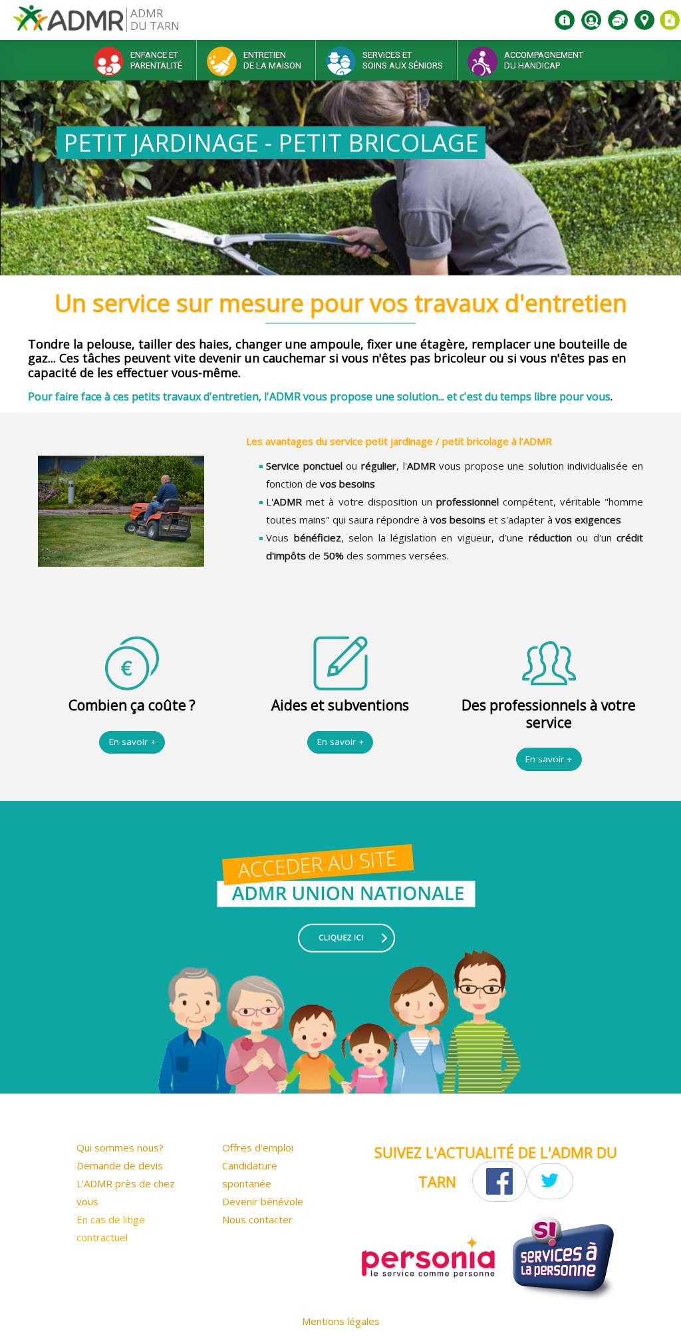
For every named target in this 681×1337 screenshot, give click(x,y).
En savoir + (132, 742)
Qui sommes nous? (120, 1147)
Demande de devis (119, 1165)
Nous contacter (257, 1219)
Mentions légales (341, 1321)
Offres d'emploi (257, 1147)
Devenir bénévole (262, 1201)
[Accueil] (68, 23)
